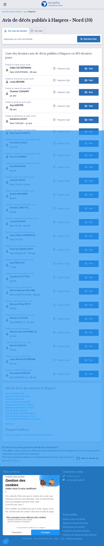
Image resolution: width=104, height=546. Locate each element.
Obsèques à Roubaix (14, 399)
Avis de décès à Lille (14, 393)
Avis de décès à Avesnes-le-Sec (20, 416)
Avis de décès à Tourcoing (17, 396)
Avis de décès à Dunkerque (17, 402)
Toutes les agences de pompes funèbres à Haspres (29, 435)
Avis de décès (8, 12)
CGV (56, 538)
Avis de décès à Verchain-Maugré (20, 413)
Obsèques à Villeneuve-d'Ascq (19, 405)
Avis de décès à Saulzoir (16, 410)
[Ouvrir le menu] (5, 4)
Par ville (39, 31)
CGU (62, 538)
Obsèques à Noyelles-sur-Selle (19, 408)
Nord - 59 (21, 12)
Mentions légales (74, 538)
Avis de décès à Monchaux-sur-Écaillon (23, 419)
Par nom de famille (17, 31)
